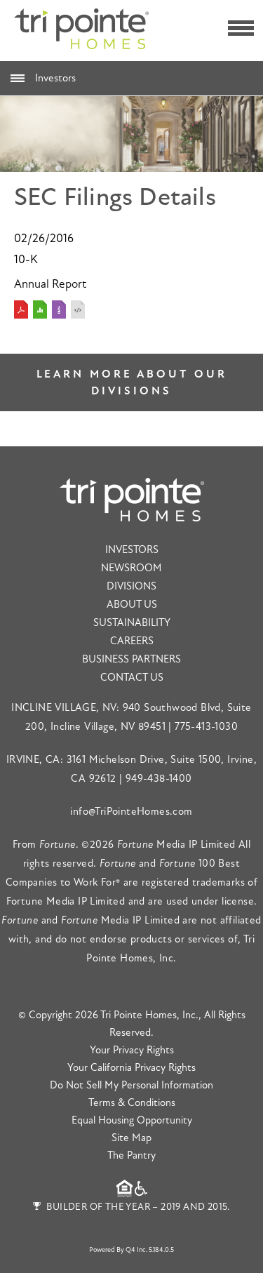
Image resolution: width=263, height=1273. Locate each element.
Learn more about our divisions (131, 382)
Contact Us (131, 677)
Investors (55, 78)
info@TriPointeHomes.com (131, 811)
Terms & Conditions (131, 1102)
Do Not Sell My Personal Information (131, 1085)
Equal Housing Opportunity (132, 1120)
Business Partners (131, 659)
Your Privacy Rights (132, 1050)
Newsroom (131, 568)
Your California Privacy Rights (131, 1067)
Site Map (131, 1138)
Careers (132, 641)
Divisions (131, 586)
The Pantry (131, 1155)
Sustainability (131, 622)
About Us (132, 604)
